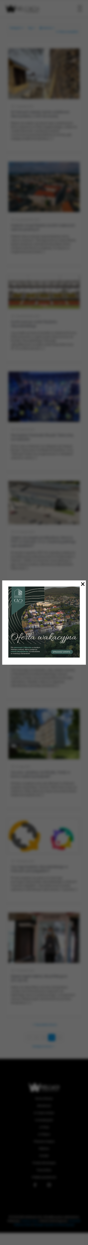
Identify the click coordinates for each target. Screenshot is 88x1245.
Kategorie (15, 27)
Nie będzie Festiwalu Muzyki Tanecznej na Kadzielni (42, 437)
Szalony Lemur (29, 1220)
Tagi (30, 27)
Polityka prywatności (44, 1177)
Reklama (44, 1148)
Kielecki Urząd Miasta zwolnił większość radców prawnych (43, 227)
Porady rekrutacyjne (44, 1162)
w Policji (44, 1127)
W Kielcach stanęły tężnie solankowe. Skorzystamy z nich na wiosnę (40, 114)
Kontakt (44, 1155)
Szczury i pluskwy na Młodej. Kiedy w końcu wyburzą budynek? (40, 774)
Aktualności (44, 1105)
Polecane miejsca (44, 1141)
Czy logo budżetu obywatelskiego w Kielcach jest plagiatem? (39, 869)
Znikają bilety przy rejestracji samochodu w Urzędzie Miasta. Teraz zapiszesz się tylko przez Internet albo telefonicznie (43, 659)
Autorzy (47, 27)
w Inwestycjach (44, 1120)
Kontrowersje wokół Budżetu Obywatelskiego (34, 324)
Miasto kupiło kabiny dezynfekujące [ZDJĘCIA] (39, 978)
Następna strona (42, 1046)
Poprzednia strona (46, 1024)
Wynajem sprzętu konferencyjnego (54, 1224)
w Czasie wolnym (44, 1112)
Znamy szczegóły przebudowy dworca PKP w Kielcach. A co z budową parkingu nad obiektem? (43, 541)
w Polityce (44, 1134)
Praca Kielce (44, 1170)
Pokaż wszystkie (68, 31)
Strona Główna (44, 1098)
